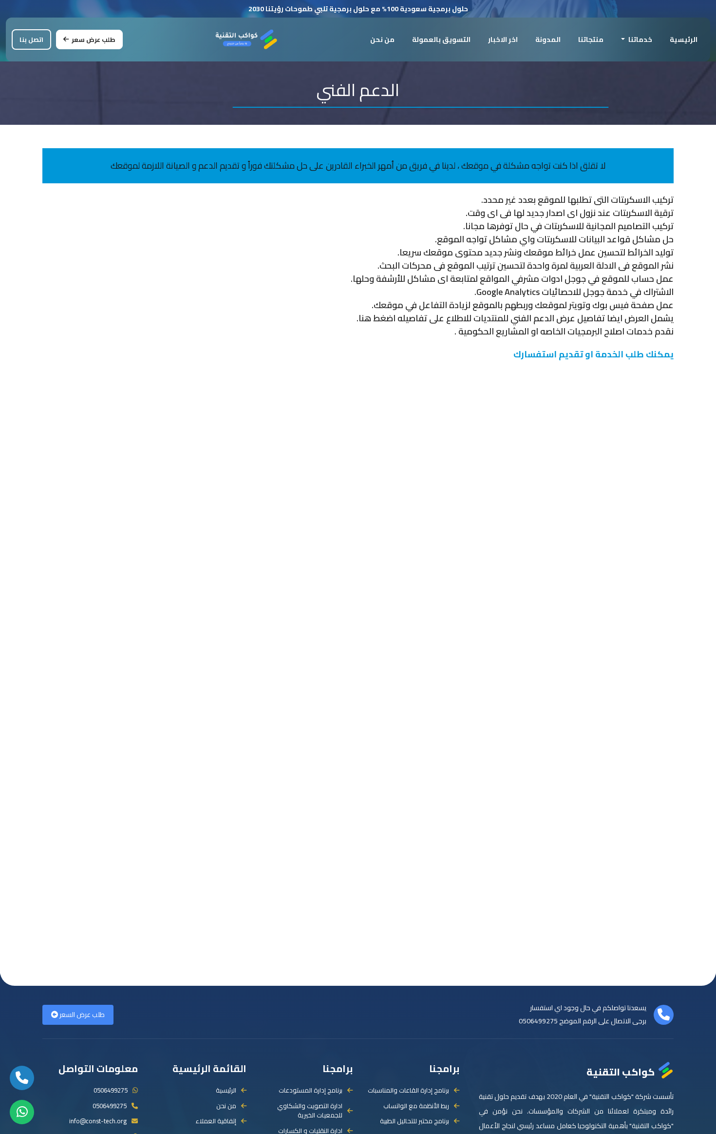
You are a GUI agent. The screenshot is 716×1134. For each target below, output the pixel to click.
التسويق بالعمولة (441, 39)
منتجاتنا (590, 39)
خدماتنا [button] (639, 39)
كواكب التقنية (620, 1071)
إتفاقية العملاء (216, 1121)
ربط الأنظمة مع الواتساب (416, 1106)
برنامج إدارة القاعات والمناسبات (408, 1090)
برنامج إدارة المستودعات (310, 1090)
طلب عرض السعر (81, 1014)
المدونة (548, 39)
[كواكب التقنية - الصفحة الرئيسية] (247, 38)
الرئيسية (683, 39)
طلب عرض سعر (93, 39)
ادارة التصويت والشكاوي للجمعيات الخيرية (309, 1110)
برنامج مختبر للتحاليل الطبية (414, 1121)
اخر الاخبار (503, 39)
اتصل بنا (31, 39)
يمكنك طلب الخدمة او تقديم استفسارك (593, 354)
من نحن (382, 39)
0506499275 (538, 1021)
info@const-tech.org (98, 1121)
